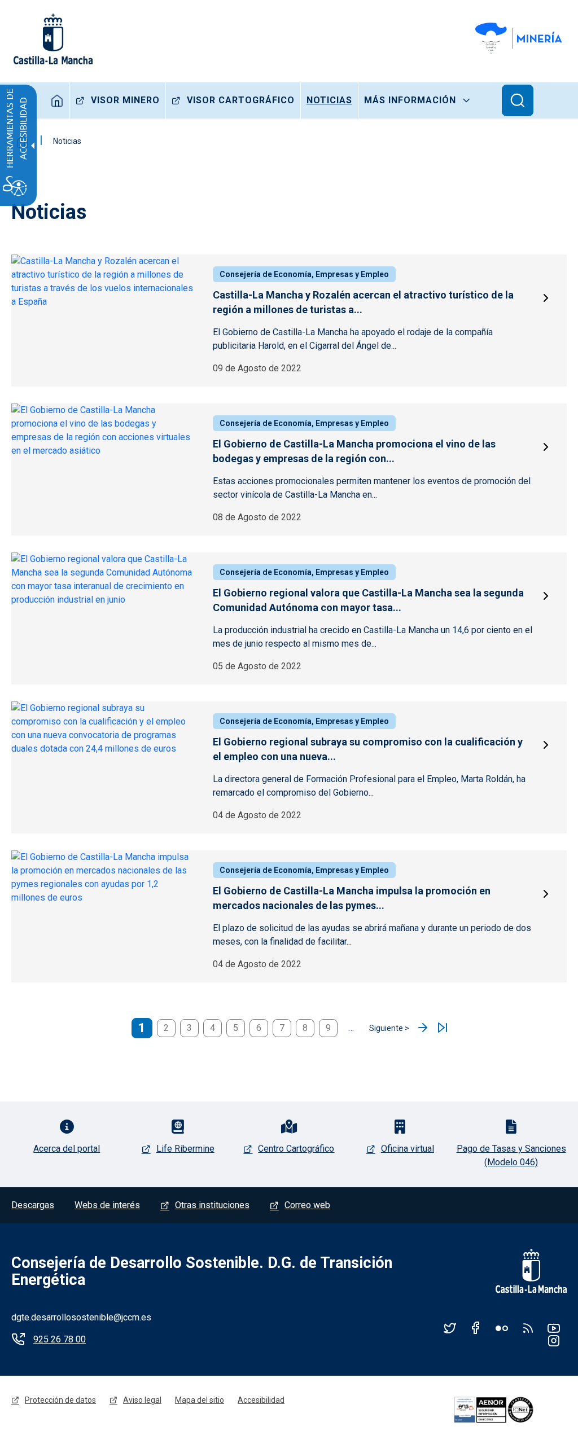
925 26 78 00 (59, 1339)
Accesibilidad (261, 1400)
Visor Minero (125, 100)
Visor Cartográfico (241, 100)
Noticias (329, 100)
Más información (410, 100)
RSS (528, 1328)
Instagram (554, 1340)
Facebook (476, 1328)
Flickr (502, 1328)
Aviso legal (142, 1400)
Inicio (57, 100)
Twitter (450, 1328)
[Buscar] (517, 100)
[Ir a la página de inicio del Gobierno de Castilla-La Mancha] (52, 39)
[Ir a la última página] (442, 1028)
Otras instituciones (212, 1205)
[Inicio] (520, 39)
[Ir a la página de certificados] (508, 1410)
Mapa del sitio (199, 1400)
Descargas (32, 1205)
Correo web (307, 1205)
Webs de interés (107, 1205)
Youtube (554, 1328)
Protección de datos (60, 1400)
